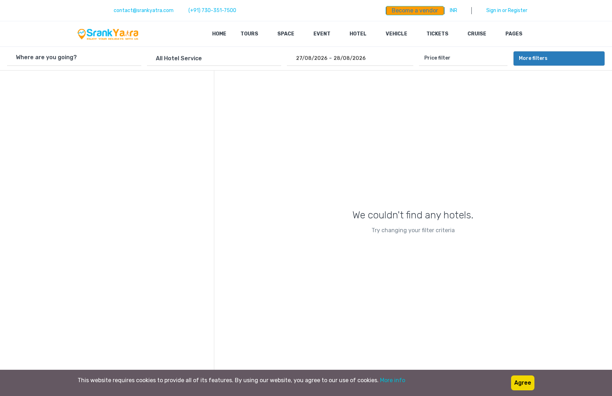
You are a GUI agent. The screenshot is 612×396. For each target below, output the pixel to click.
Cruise (477, 34)
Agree (522, 382)
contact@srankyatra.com (144, 10)
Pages (514, 34)
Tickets (437, 34)
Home (219, 34)
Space (286, 34)
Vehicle (397, 34)
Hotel (359, 34)
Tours (249, 34)
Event (322, 34)
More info (392, 380)
